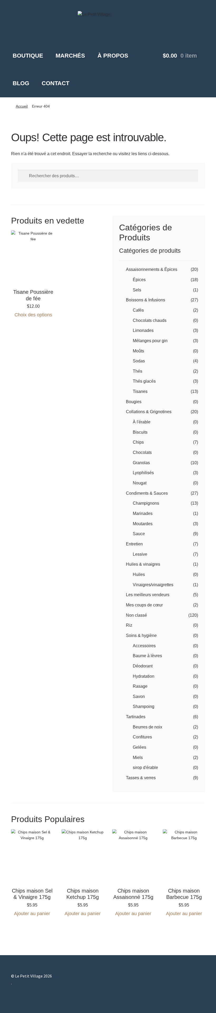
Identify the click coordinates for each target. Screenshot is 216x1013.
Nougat (139, 483)
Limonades (143, 330)
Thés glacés (144, 381)
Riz (129, 625)
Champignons (146, 503)
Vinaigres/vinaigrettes (153, 585)
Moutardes (143, 523)
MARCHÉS (70, 55)
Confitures (142, 737)
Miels (138, 757)
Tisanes (140, 391)
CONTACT (55, 83)
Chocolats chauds (149, 320)
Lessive (140, 554)
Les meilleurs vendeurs (147, 594)
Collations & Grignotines (148, 411)
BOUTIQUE (28, 55)
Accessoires (144, 646)
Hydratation (143, 676)
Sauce (139, 533)
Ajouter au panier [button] (32, 913)
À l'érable (141, 422)
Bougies (133, 401)
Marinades (143, 513)
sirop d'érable (145, 767)
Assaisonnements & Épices (151, 269)
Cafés (138, 310)
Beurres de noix (147, 727)
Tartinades (135, 717)
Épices (139, 279)
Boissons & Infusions (145, 300)
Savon (139, 696)
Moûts (138, 351)
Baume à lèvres (147, 656)
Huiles (139, 574)
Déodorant (143, 666)
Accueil (22, 106)
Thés (137, 371)
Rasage (140, 686)
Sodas (139, 361)
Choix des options (33, 314)
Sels (137, 290)
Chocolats (142, 452)
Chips (138, 442)
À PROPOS (112, 55)
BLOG (21, 83)
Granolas (141, 462)
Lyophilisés (143, 472)
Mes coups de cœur (144, 605)
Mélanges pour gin (150, 340)
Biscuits (140, 432)
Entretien (134, 544)
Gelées (139, 747)
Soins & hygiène (141, 635)
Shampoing (143, 706)
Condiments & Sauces (147, 493)
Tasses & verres (141, 778)
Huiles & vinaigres (143, 564)
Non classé (136, 615)
